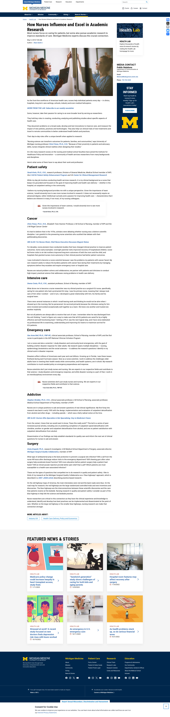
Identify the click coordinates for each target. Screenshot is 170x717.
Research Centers (112, 668)
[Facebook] (168, 20)
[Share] (168, 34)
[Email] (168, 27)
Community (69, 668)
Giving (67, 671)
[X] (168, 23)
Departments (80, 2)
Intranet (127, 673)
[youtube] (77, 678)
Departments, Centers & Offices (134, 668)
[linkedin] (115, 678)
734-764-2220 (126, 80)
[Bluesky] (168, 30)
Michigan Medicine (74, 658)
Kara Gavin (38, 43)
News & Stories (70, 673)
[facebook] (66, 678)
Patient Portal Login (94, 668)
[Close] (166, 706)
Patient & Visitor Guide (95, 665)
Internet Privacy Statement (47, 713)
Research (59, 2)
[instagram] (70, 678)
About (67, 662)
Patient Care (48, 2)
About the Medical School (133, 671)
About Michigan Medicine (32, 2)
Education (69, 2)
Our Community (130, 665)
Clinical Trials (111, 662)
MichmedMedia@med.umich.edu (127, 77)
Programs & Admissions (132, 662)
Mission (40, 14)
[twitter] (74, 678)
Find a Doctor (92, 662)
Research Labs (111, 665)
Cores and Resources (113, 671)
